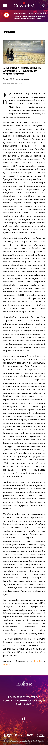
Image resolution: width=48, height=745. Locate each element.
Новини (9, 32)
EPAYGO (7, 664)
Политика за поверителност (24, 697)
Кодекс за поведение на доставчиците (24, 701)
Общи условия (24, 704)
